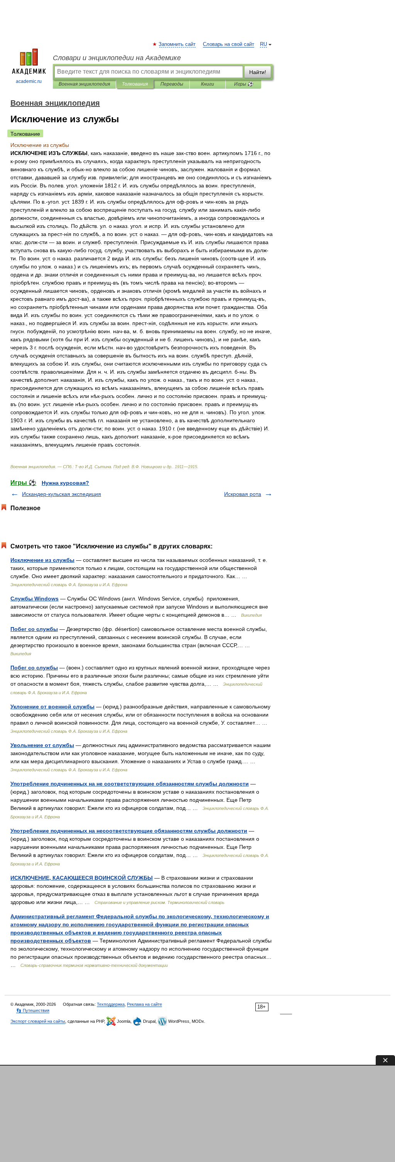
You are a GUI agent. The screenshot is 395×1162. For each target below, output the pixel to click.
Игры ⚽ (243, 84)
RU (263, 44)
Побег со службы (34, 629)
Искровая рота (242, 494)
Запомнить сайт (177, 44)
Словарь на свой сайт (228, 44)
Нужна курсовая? (65, 483)
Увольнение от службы (42, 745)
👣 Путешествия (32, 1010)
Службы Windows (34, 598)
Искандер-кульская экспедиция (61, 494)
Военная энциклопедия (84, 84)
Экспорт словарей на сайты (37, 1021)
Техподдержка (111, 1004)
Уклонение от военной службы (52, 706)
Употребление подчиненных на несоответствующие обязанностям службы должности (128, 831)
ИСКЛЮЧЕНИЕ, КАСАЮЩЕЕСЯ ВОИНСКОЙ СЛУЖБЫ (81, 878)
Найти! (257, 72)
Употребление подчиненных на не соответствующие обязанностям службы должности (129, 784)
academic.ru (29, 81)
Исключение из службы (42, 560)
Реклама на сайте (144, 1004)
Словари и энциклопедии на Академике (117, 58)
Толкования (135, 84)
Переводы (171, 84)
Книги (207, 84)
